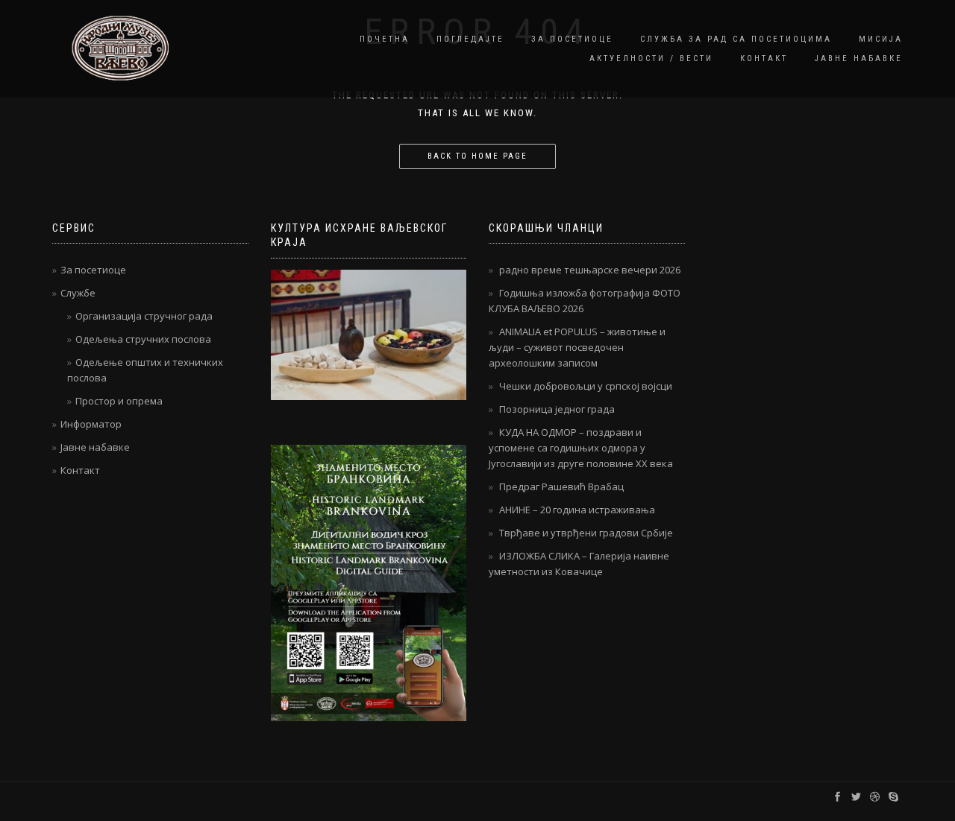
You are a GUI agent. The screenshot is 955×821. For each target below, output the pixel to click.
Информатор (91, 424)
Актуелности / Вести (651, 58)
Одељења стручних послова (143, 339)
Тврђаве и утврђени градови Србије (586, 532)
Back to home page (477, 156)
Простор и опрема (119, 401)
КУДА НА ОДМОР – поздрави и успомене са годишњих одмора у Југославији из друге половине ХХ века (581, 447)
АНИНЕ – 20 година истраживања (577, 509)
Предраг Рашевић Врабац (561, 486)
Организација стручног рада (144, 316)
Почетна (385, 39)
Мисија (881, 39)
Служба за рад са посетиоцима (736, 39)
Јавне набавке (859, 58)
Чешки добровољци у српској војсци (585, 386)
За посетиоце (572, 39)
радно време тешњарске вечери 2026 (589, 269)
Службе (78, 292)
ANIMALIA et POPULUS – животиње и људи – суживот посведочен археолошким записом (577, 347)
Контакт (764, 58)
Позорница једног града (557, 409)
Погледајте (470, 39)
